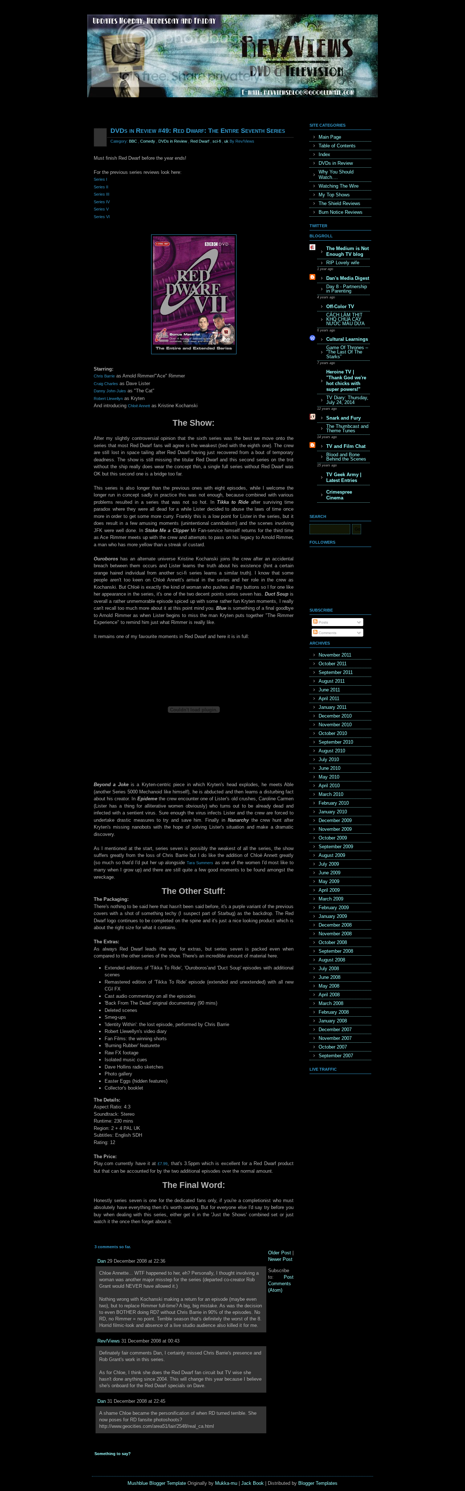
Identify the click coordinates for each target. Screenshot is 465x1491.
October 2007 (333, 1047)
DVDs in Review (172, 141)
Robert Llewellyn (108, 398)
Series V (101, 209)
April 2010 (329, 785)
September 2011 (336, 672)
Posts (323, 622)
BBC (133, 141)
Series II (101, 187)
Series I (100, 179)
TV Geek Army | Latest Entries (343, 477)
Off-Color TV (340, 306)
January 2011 (333, 707)
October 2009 (333, 838)
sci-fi (217, 141)
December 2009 (335, 820)
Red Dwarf (199, 141)
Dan (101, 1261)
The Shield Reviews (339, 203)
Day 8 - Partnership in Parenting (346, 289)
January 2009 (333, 916)
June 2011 (329, 690)
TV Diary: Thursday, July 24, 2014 (347, 400)
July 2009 (329, 864)
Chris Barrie (104, 376)
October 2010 (333, 733)
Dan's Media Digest (347, 278)
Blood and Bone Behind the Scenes (346, 457)
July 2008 (329, 968)
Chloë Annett (139, 406)
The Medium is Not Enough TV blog (347, 251)
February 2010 (334, 803)
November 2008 (335, 933)
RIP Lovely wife (342, 262)
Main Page (330, 137)
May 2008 (329, 986)
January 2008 (333, 1021)
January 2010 (333, 811)
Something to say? (112, 1453)
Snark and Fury (343, 418)
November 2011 (335, 655)
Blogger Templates (317, 1483)
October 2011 (333, 663)
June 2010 (329, 768)
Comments (327, 633)
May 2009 (329, 881)
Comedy (147, 141)
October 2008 (333, 942)
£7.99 (162, 1163)
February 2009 (334, 907)
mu (234, 1483)
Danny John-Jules (110, 391)
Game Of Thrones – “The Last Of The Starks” (347, 352)
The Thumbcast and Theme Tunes (347, 428)
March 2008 (331, 1003)
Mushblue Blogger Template (157, 1483)
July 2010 (329, 759)
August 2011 (332, 681)
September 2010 (336, 742)
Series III (101, 194)
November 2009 (335, 829)
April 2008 (329, 994)
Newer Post (280, 1259)
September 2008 (336, 951)
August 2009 (332, 855)
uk (226, 141)
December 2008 (335, 925)
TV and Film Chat (345, 446)
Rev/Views (108, 1341)
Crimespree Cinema (339, 495)
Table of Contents (337, 145)
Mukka (222, 1483)
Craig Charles (106, 383)
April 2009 (329, 890)
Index (324, 154)
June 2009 (329, 872)
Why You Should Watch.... (336, 174)
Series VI (102, 217)
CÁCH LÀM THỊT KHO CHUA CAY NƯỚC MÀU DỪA (345, 319)
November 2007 (335, 1038)
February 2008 (334, 1012)
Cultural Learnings (347, 339)
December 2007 (335, 1029)
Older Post (279, 1252)
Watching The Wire (339, 186)
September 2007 (336, 1055)
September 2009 (336, 846)
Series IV (102, 202)
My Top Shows (334, 194)
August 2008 (332, 960)
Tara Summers (200, 863)
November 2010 (335, 724)
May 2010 (329, 777)
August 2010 (332, 750)
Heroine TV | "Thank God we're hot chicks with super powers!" (346, 380)
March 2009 (331, 899)
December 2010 (335, 716)
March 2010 (331, 794)
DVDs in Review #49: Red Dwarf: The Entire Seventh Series (197, 130)
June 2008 (329, 977)
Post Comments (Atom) (281, 1283)
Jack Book (252, 1483)
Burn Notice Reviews (341, 212)
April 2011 (329, 698)
